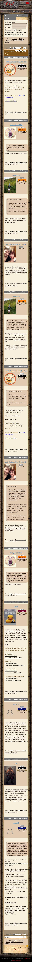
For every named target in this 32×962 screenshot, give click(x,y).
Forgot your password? (12, 32)
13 (20, 50)
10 (24, 48)
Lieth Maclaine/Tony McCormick (15, 244)
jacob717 (16, 704)
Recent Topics (21, 15)
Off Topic (21, 39)
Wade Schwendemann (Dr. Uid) (16, 62)
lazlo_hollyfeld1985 (16, 125)
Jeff (16, 764)
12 (18, 50)
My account (15, 11)
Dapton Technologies (16, 960)
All (5, 15)
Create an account (17, 34)
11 (16, 50)
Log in (11, 112)
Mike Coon (16, 175)
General (14, 39)
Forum (9, 39)
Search (7, 18)
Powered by (11, 950)
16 (24, 50)
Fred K (16, 607)
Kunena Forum (19, 950)
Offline (22, 64)
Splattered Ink (27, 958)
